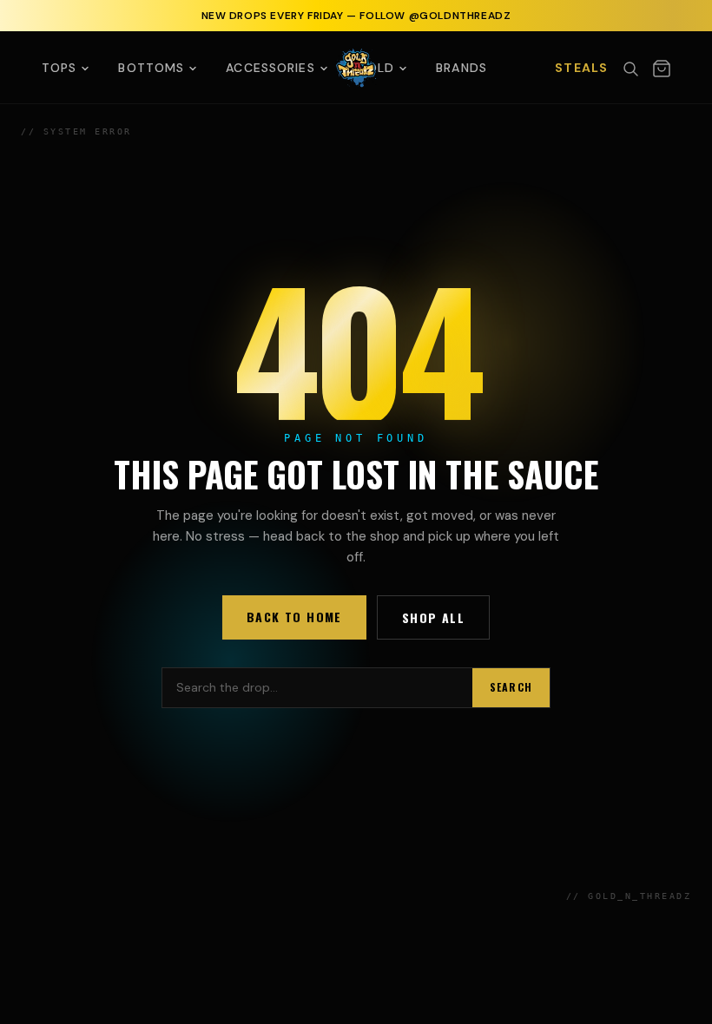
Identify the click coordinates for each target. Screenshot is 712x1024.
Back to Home (294, 616)
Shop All (433, 617)
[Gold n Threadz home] (356, 67)
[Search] (630, 68)
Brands (461, 67)
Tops (59, 67)
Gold (375, 67)
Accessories (270, 67)
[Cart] (661, 68)
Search (511, 686)
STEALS (581, 67)
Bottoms (151, 67)
